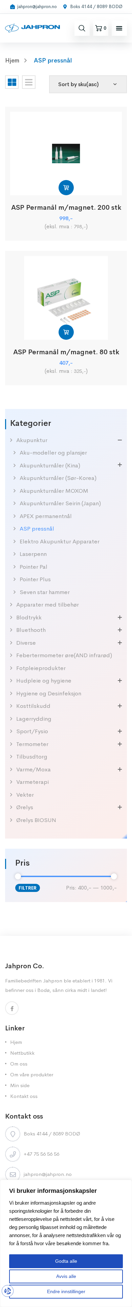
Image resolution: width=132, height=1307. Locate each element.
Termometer (32, 744)
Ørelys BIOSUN (36, 820)
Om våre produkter (31, 1074)
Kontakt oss (24, 1096)
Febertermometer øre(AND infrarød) (64, 655)
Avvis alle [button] (66, 1276)
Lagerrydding (33, 718)
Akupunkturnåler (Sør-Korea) (58, 478)
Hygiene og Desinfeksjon (48, 693)
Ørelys (24, 807)
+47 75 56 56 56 (41, 1154)
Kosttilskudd (33, 706)
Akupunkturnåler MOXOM (54, 490)
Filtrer (28, 888)
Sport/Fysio (32, 731)
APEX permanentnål (46, 516)
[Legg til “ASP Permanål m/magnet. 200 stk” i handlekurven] (66, 187)
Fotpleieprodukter (41, 668)
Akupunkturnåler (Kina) (50, 465)
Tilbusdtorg (31, 756)
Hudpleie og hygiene (43, 680)
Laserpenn (33, 554)
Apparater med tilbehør (47, 604)
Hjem (16, 1042)
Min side (19, 1085)
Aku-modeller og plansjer (53, 452)
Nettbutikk (22, 1053)
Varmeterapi (32, 782)
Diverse (26, 642)
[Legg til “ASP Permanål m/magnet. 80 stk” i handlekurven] (66, 332)
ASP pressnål (37, 528)
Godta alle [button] (66, 1261)
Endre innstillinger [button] (66, 1291)
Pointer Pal (33, 566)
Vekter (25, 794)
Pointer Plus (35, 579)
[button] (119, 28)
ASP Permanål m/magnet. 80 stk (66, 352)
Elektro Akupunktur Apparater (60, 541)
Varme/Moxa (33, 769)
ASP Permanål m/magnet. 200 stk (66, 208)
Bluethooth (31, 630)
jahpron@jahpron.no (48, 1174)
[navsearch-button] (82, 28)
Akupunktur (31, 440)
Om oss (18, 1063)
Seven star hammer (45, 592)
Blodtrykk (29, 617)
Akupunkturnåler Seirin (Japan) (60, 503)
